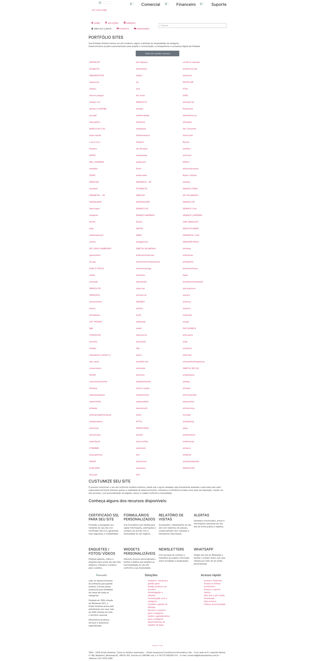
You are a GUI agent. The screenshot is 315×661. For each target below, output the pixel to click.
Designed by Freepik (157, 645)
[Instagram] (98, 637)
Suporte (219, 4)
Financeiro (186, 4)
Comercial (150, 4)
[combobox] (192, 25)
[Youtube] (105, 637)
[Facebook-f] (92, 637)
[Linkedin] (112, 637)
